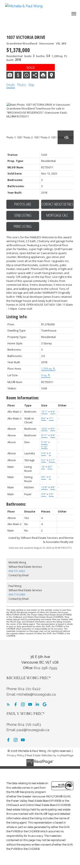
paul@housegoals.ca (33, 730)
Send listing (22, 215)
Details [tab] (10, 84)
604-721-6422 (17, 571)
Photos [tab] (21, 84)
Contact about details (57, 204)
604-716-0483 (17, 594)
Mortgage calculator (57, 215)
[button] (8, 704)
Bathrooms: (16, 504)
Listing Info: (17, 317)
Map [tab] (31, 84)
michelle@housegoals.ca (36, 694)
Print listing (23, 226)
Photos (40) (22, 204)
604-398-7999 (45, 668)
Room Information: (22, 398)
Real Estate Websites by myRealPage (49, 755)
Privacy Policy (16, 755)
